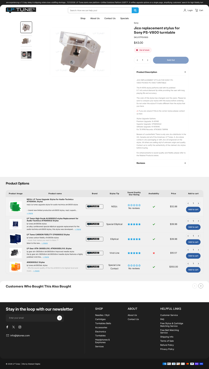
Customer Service (169, 315)
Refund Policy (167, 345)
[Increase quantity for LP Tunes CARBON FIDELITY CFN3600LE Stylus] (198, 236)
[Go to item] (26, 27)
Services (99, 346)
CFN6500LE (156, 124)
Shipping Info (166, 336)
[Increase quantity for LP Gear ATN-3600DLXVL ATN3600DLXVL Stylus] (198, 250)
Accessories (101, 327)
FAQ (162, 319)
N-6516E (155, 121)
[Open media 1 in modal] (80, 52)
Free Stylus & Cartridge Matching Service (171, 324)
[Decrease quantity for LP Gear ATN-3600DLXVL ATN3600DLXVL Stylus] (188, 250)
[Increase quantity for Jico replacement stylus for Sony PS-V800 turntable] (148, 60)
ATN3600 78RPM (161, 129)
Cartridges (100, 319)
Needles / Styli (102, 315)
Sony (136, 23)
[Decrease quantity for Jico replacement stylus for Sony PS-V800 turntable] (137, 60)
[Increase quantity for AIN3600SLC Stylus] (198, 263)
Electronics (100, 331)
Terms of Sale (167, 341)
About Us (132, 315)
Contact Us (133, 319)
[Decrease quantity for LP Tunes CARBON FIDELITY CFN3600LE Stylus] (188, 236)
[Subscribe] (59, 318)
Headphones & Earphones (102, 341)
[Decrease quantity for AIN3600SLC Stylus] (188, 263)
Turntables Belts (103, 323)
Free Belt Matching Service (169, 331)
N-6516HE (156, 127)
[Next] (121, 49)
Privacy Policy (167, 349)
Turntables (100, 335)
